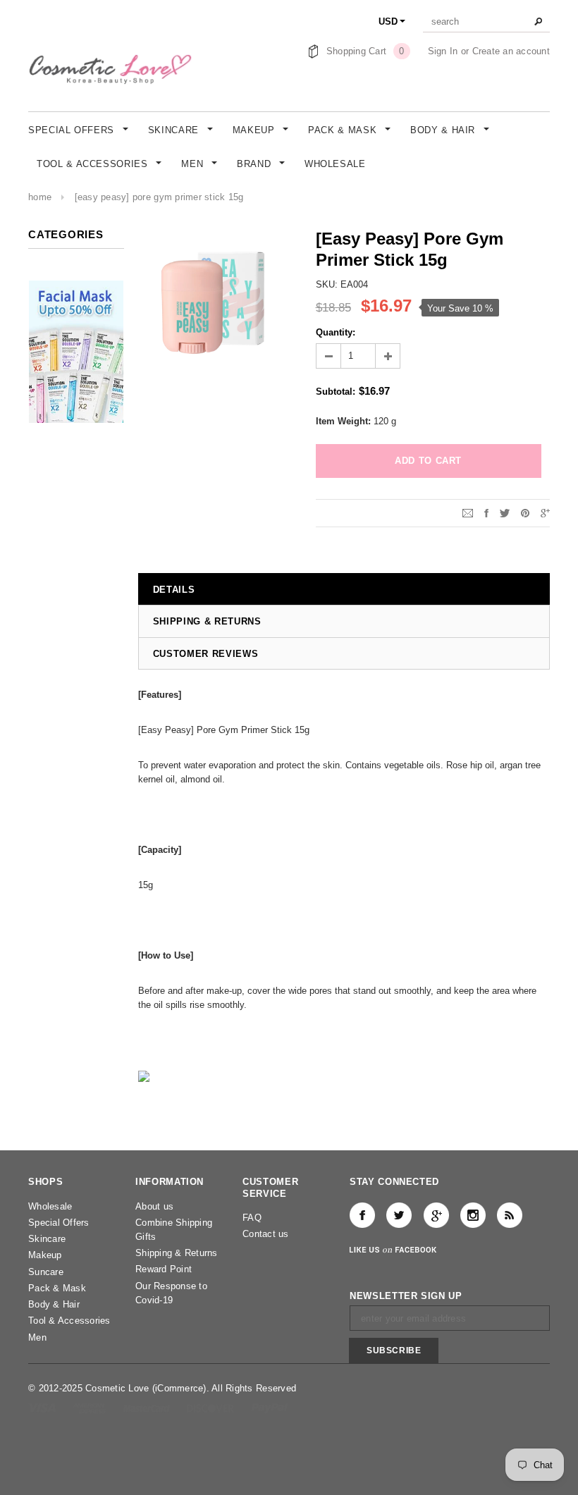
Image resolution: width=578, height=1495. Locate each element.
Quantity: (335, 332)
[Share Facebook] (486, 512)
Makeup (45, 1255)
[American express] (91, 1407)
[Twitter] (505, 512)
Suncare (45, 1272)
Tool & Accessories (69, 1320)
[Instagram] (473, 1215)
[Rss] (509, 1215)
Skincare (47, 1238)
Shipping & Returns (176, 1253)
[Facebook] (362, 1215)
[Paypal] (269, 1407)
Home (39, 197)
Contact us (265, 1234)
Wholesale (50, 1206)
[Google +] (436, 1215)
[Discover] (212, 1407)
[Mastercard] (148, 1407)
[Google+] (545, 512)
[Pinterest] (525, 512)
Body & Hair (54, 1304)
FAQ (252, 1217)
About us (154, 1206)
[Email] (467, 512)
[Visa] (43, 1407)
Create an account (511, 51)
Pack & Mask (57, 1288)
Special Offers (59, 1222)
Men (37, 1337)
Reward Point (163, 1269)
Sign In (443, 51)
